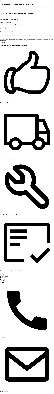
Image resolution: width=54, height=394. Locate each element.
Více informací (2, 9)
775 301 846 (2, 337)
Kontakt (9, 1)
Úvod (1, 1)
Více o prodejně (3, 28)
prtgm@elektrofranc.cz (4, 391)
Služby (7, 1)
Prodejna (4, 1)
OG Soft (15, 393)
